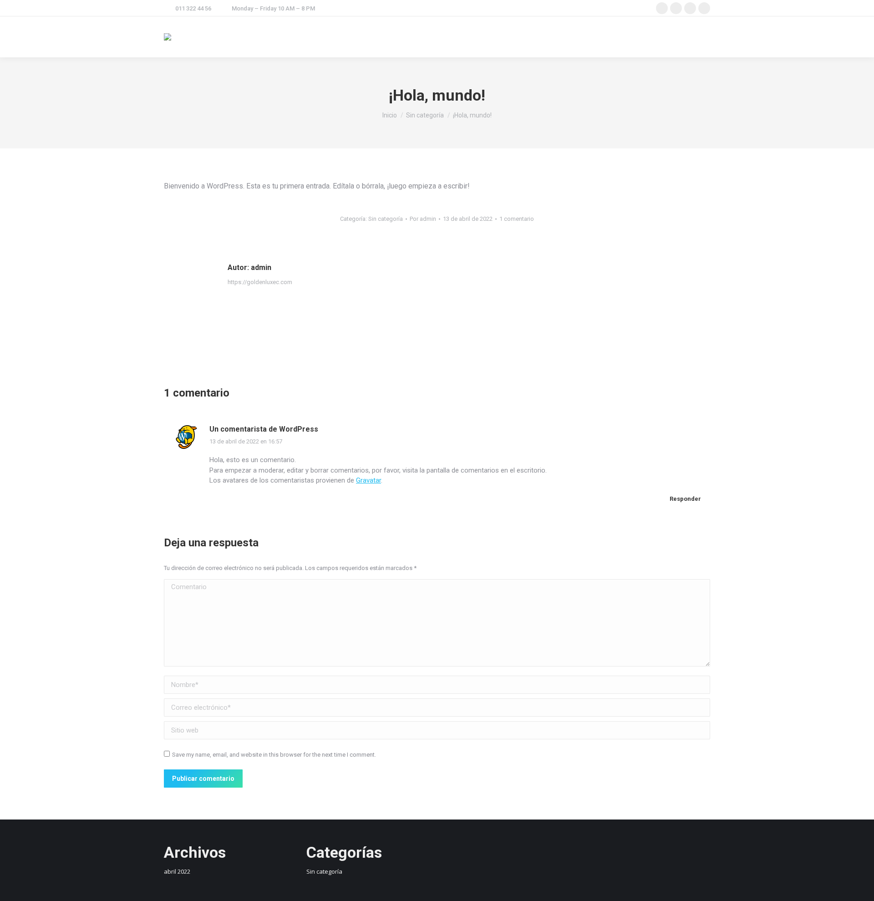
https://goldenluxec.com (260, 282)
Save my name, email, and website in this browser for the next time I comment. (274, 754)
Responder (684, 498)
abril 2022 (177, 871)
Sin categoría (385, 218)
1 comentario (516, 218)
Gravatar (368, 480)
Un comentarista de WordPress (263, 429)
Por (423, 218)
